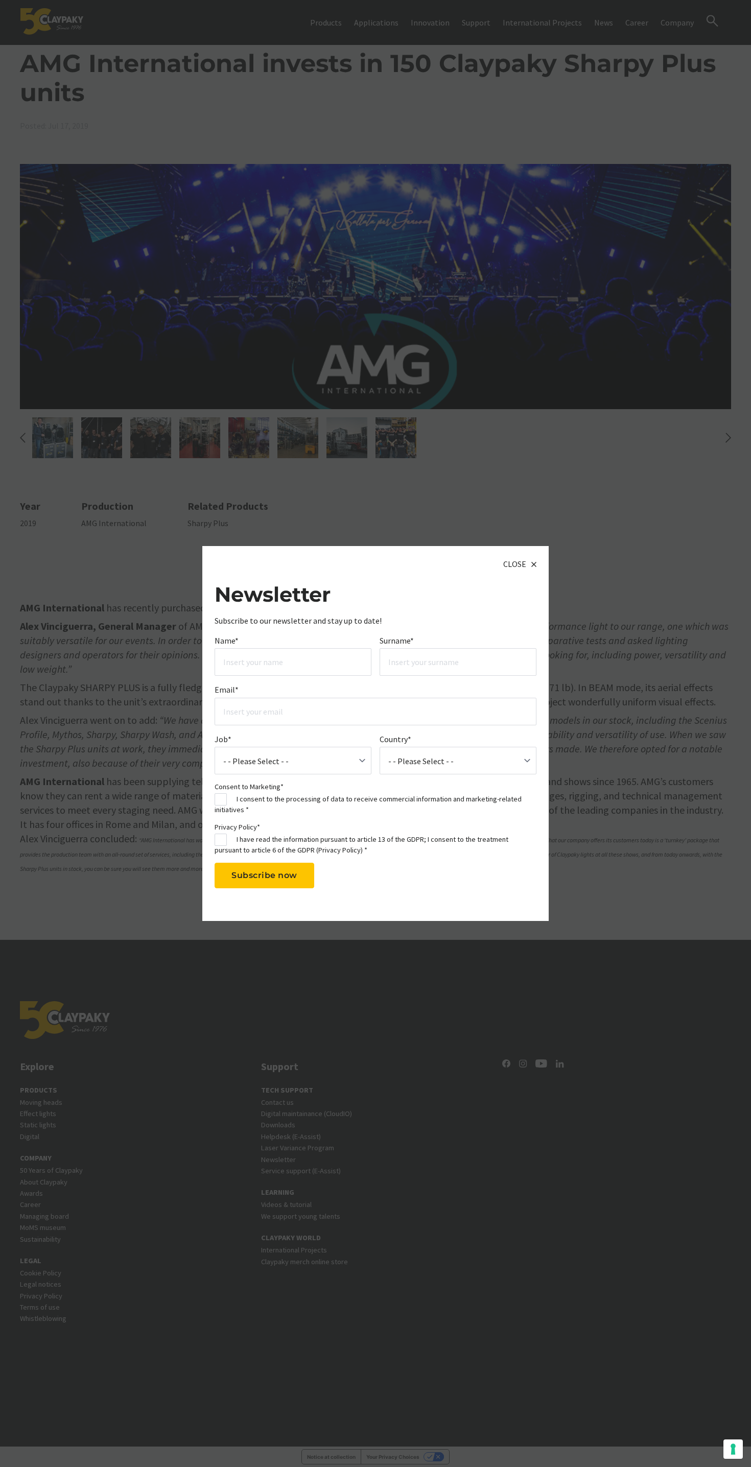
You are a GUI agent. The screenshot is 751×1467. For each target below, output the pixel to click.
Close (514, 564)
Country (395, 738)
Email (227, 689)
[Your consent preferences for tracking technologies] (733, 1449)
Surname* (397, 640)
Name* (227, 640)
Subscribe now (264, 875)
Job (223, 738)
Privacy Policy (339, 849)
